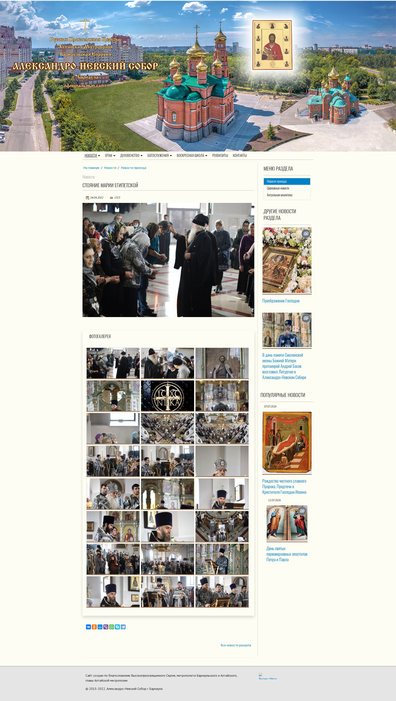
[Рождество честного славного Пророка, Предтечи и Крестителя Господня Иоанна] (287, 442)
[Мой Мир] (100, 626)
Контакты (240, 155)
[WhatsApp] (111, 626)
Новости (91, 155)
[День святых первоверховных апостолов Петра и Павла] (287, 523)
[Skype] (117, 626)
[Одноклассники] (94, 626)
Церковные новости (278, 188)
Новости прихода (133, 168)
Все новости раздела (236, 645)
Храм (108, 155)
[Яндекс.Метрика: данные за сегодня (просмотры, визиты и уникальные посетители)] (268, 676)
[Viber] (105, 626)
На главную (91, 168)
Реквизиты (220, 155)
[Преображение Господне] (287, 260)
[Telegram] (123, 626)
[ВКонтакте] (88, 626)
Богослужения (158, 155)
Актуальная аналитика (279, 195)
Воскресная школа (190, 155)
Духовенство (129, 155)
